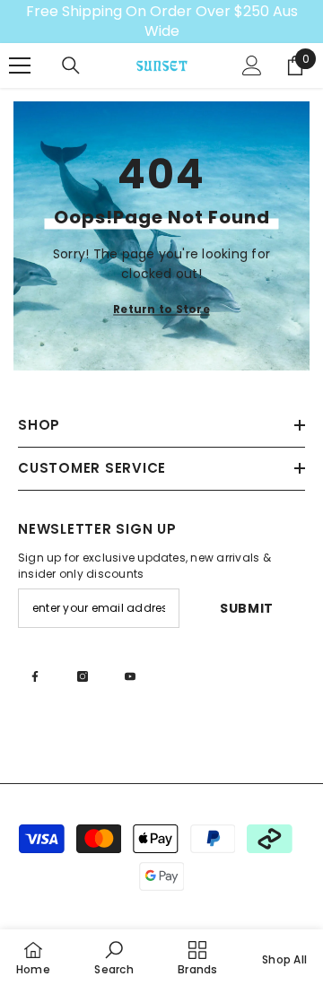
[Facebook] (35, 676)
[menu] (20, 65)
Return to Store (161, 309)
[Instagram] (82, 676)
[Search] (71, 65)
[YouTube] (130, 676)
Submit (247, 608)
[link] (113, 957)
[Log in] (252, 65)
